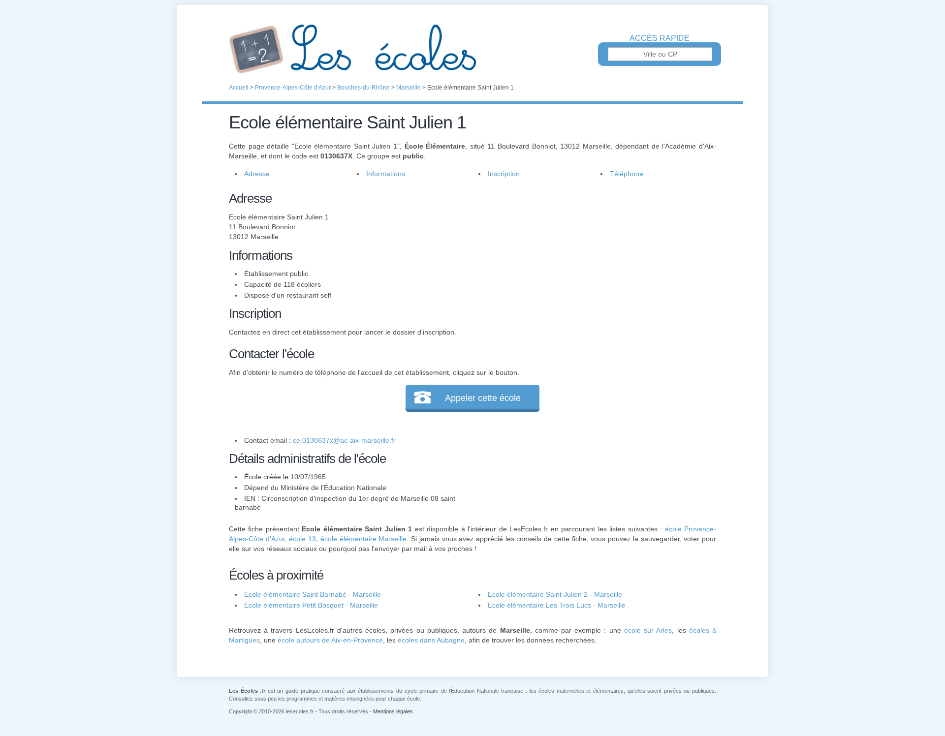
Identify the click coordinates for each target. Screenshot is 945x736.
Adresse (257, 174)
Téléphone (626, 174)
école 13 (302, 539)
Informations (385, 174)
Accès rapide (660, 38)
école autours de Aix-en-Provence (330, 640)
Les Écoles (472, 49)
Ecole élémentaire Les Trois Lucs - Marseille (557, 605)
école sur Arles (648, 630)
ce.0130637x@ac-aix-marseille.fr (344, 440)
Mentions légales (393, 711)
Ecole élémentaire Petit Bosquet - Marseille (311, 605)
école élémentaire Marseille (363, 539)
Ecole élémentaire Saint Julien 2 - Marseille (555, 594)
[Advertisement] (589, 258)
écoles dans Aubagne (431, 640)
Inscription (504, 174)
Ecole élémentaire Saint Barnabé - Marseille (312, 594)
